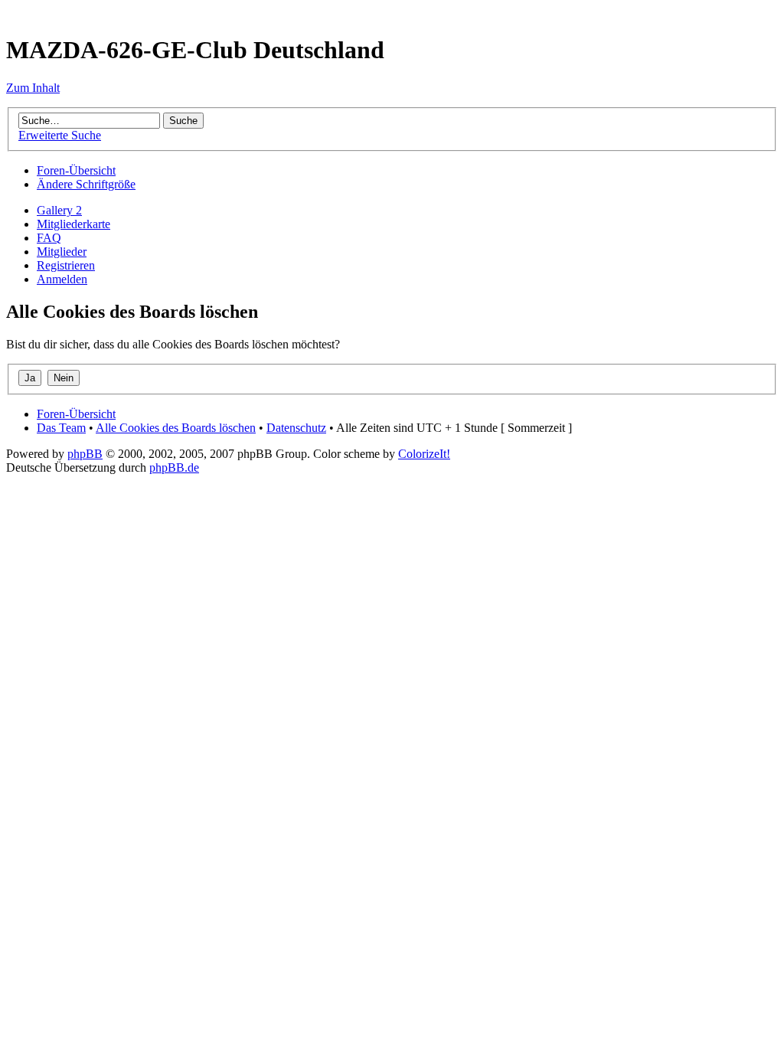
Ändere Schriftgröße (86, 184)
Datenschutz (296, 427)
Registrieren (66, 265)
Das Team (61, 427)
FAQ (49, 237)
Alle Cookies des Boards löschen (176, 427)
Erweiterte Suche (59, 135)
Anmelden (62, 279)
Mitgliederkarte (73, 223)
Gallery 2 (59, 210)
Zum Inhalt (33, 87)
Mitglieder (62, 251)
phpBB (85, 453)
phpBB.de (174, 467)
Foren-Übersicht (76, 170)
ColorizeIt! (424, 453)
